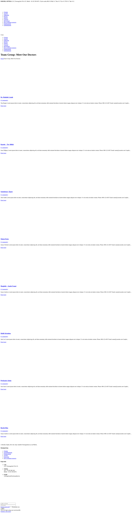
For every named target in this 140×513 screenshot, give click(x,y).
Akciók (6, 13)
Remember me (16, 507)
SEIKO (6, 18)
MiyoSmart (7, 21)
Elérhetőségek (7, 25)
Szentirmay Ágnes (7, 192)
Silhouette (6, 15)
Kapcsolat (6, 457)
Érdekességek (7, 24)
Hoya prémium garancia (10, 22)
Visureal (6, 19)
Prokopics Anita (6, 380)
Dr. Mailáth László (7, 97)
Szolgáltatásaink (8, 452)
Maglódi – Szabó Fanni (8, 286)
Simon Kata (5, 239)
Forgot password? (5, 507)
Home (2, 58)
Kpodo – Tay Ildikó (7, 144)
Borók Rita (4, 428)
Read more (3, 106)
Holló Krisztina (6, 333)
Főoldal (6, 12)
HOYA (6, 16)
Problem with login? (6, 511)
